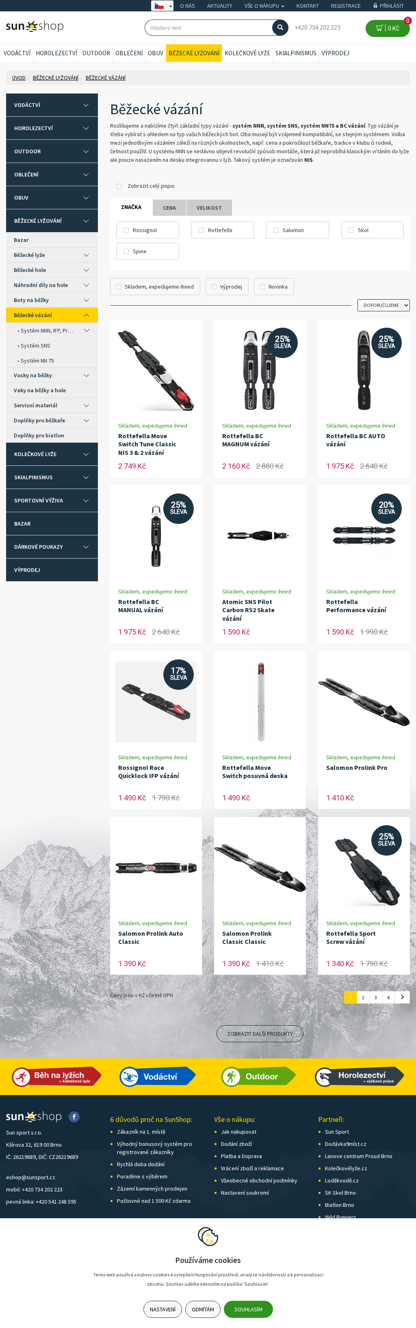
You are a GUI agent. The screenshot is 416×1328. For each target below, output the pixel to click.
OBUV (155, 53)
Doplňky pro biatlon (39, 435)
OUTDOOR (96, 53)
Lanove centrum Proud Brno (358, 1156)
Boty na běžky (31, 300)
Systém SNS (35, 345)
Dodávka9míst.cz (345, 1144)
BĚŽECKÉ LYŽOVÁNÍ (194, 53)
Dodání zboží (236, 1144)
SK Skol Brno (340, 1192)
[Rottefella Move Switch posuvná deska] (260, 702)
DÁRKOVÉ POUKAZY (38, 546)
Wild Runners (340, 1217)
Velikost (209, 207)
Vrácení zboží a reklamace (252, 1168)
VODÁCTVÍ (17, 53)
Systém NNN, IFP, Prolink (48, 330)
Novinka (278, 286)
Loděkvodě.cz (342, 1180)
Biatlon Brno (339, 1204)
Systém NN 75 (37, 360)
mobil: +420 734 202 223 (34, 1189)
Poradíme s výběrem (142, 1176)
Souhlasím (248, 1309)
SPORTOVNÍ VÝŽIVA (38, 500)
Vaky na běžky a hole (40, 390)
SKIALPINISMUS (295, 53)
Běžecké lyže (29, 255)
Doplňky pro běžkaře (39, 420)
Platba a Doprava (241, 1156)
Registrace (346, 5)
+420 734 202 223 (317, 27)
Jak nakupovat (238, 1131)
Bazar (21, 239)
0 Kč (398, 26)
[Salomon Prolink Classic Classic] (260, 868)
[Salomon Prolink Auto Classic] (156, 868)
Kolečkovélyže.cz (346, 1168)
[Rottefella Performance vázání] (364, 536)
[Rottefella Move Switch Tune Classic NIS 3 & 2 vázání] (156, 371)
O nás (187, 5)
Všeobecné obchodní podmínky (259, 1180)
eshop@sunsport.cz (30, 1177)
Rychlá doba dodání (141, 1164)
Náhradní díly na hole (41, 285)
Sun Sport (337, 1131)
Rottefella (220, 230)
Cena (169, 207)
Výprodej (335, 53)
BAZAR (22, 523)
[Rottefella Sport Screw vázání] (364, 868)
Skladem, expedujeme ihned (159, 286)
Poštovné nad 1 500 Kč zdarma (154, 1200)
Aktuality (219, 5)
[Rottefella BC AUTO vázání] (363, 371)
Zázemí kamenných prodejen (152, 1188)
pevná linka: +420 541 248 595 (41, 1201)
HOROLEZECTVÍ (56, 53)
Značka (131, 207)
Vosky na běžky (33, 375)
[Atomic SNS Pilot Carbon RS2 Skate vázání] (260, 536)
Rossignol (145, 230)
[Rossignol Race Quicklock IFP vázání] (156, 702)
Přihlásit (392, 5)
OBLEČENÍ (129, 53)
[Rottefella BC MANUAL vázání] (156, 536)
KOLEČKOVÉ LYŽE (247, 53)
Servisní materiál (35, 405)
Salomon (293, 230)
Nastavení (163, 1309)
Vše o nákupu (262, 5)
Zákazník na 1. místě (141, 1131)
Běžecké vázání (33, 315)
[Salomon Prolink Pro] (364, 702)
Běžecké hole (30, 270)
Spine (140, 251)
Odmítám (203, 1309)
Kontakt (308, 5)
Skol (363, 230)
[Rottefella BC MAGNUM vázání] (260, 371)
